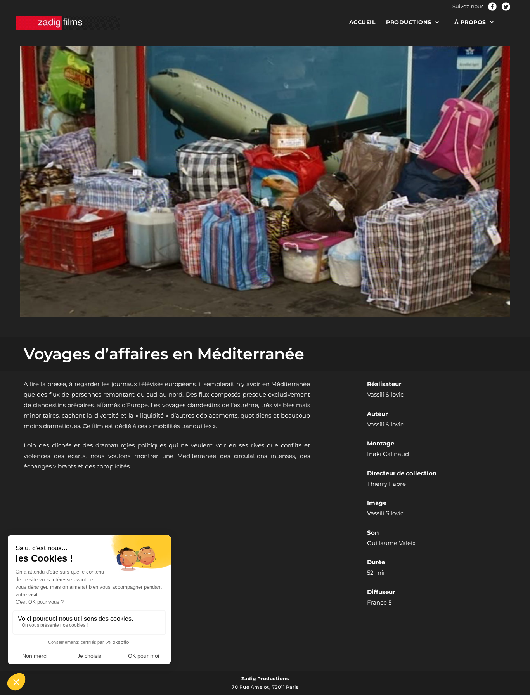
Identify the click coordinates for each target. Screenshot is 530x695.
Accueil (362, 22)
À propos (470, 22)
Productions (408, 22)
